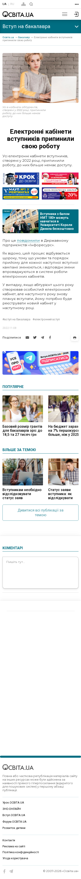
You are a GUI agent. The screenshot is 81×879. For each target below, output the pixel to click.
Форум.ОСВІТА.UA (14, 821)
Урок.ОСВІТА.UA (13, 802)
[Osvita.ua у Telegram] (11, 871)
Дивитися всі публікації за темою (40, 512)
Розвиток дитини (13, 828)
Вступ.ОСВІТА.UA (13, 815)
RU (12, 4)
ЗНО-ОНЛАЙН (11, 808)
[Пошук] (31, 4)
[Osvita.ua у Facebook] (4, 871)
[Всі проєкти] (77, 4)
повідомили (28, 240)
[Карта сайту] (23, 4)
